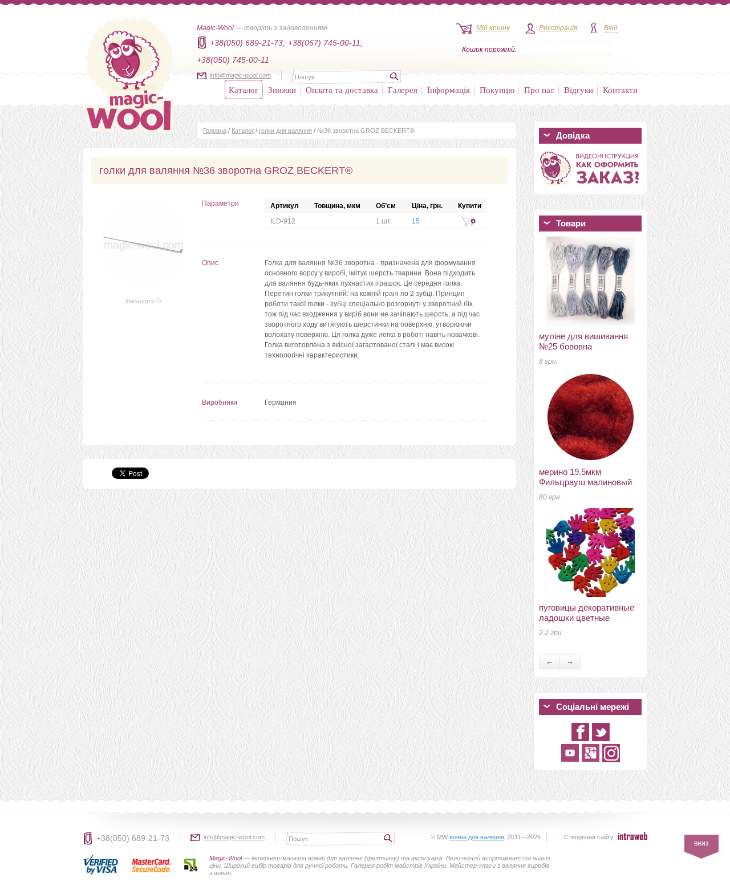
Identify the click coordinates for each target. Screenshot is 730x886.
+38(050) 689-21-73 (132, 838)
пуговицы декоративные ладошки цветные (586, 613)
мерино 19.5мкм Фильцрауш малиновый (585, 477)
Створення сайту (589, 837)
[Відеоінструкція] (590, 187)
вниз (701, 843)
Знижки (282, 89)
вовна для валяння (476, 837)
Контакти (620, 89)
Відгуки (578, 89)
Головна (214, 130)
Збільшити (140, 301)
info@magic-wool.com (240, 75)
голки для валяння (285, 130)
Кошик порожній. (489, 50)
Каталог (243, 89)
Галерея (402, 89)
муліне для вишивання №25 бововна (583, 341)
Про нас (539, 89)
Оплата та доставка (342, 89)
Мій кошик (493, 28)
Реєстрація (558, 28)
